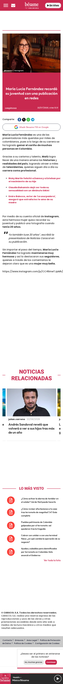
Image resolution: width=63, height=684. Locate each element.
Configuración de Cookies (47, 643)
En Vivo (54, 5)
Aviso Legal (32, 640)
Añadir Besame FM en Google (34, 127)
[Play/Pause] (57, 678)
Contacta (7, 640)
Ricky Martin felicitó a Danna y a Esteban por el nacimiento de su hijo (35, 180)
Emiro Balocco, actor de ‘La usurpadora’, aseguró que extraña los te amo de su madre (32, 199)
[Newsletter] (13, 5)
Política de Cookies (23, 643)
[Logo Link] (31, 5)
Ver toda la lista (52, 560)
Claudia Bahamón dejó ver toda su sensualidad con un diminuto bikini (29, 189)
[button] (6, 5)
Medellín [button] (16, 677)
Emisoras (19, 640)
